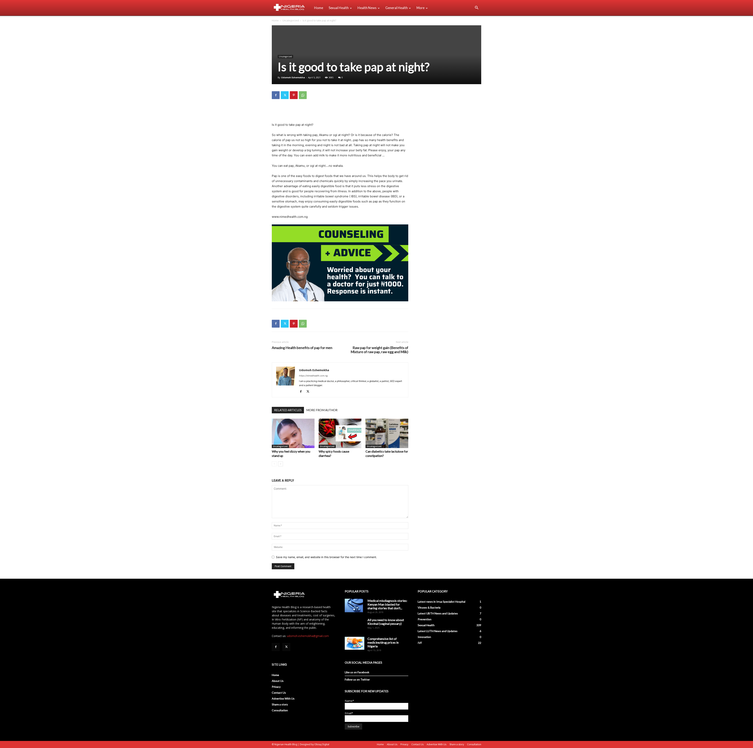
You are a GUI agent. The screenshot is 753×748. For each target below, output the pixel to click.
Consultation (280, 710)
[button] (476, 8)
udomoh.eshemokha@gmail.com (308, 636)
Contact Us (279, 692)
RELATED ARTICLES (288, 410)
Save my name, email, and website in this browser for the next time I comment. (326, 557)
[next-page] (280, 463)
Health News (366, 8)
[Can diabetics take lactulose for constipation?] (387, 433)
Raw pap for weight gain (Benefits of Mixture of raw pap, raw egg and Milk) (379, 350)
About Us (278, 680)
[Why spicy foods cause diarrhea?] (340, 433)
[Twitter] (285, 95)
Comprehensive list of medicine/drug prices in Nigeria (383, 642)
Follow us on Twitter (357, 679)
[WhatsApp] (303, 95)
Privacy (276, 686)
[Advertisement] (340, 112)
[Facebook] (276, 95)
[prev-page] (274, 463)
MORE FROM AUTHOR (321, 410)
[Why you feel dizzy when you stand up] (293, 433)
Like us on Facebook (357, 672)
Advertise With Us (283, 698)
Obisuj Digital (321, 744)
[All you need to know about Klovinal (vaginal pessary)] (354, 624)
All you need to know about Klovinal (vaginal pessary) (385, 621)
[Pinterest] (294, 95)
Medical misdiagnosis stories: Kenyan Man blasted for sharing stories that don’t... (387, 604)
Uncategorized (290, 20)
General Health (396, 8)
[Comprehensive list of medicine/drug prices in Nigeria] (354, 643)
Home (318, 8)
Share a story (280, 704)
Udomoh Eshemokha (293, 77)
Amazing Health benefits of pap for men (302, 348)
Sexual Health (339, 8)
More (421, 8)
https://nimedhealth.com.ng (313, 375)
